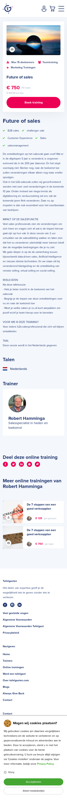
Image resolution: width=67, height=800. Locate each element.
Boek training (34, 102)
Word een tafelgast (14, 673)
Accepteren (33, 782)
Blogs (6, 687)
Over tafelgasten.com (16, 680)
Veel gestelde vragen (15, 613)
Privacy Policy (45, 763)
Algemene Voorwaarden (17, 619)
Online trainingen (13, 667)
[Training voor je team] (12, 49)
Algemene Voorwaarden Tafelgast (23, 626)
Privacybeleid (11, 632)
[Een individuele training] (8, 517)
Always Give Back (13, 693)
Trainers (7, 660)
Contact (7, 700)
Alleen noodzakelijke (33, 790)
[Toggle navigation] (61, 9)
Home (6, 654)
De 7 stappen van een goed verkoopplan (41, 507)
